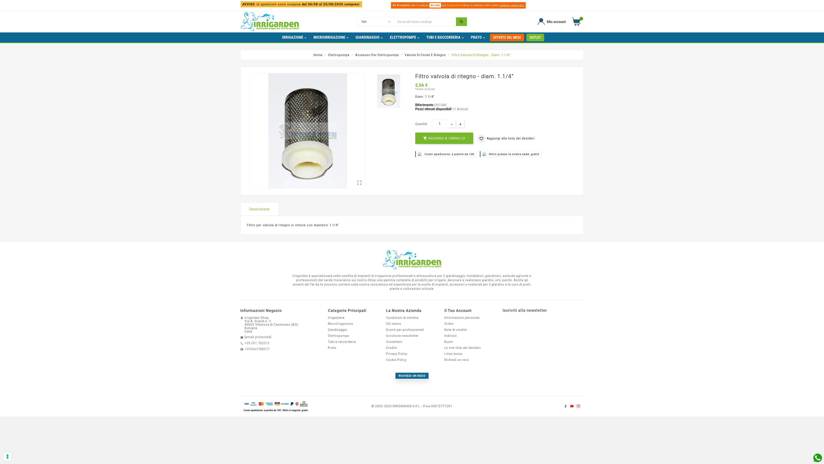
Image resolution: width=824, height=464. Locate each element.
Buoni (448, 341)
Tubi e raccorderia (342, 341)
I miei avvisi (453, 354)
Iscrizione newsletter (402, 335)
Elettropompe (338, 335)
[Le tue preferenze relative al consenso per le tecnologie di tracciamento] (7, 456)
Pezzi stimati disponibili (433, 109)
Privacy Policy (396, 354)
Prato (332, 348)
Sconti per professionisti (405, 329)
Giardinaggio (337, 329)
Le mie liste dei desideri (462, 348)
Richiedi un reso (456, 360)
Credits (391, 348)
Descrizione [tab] (259, 209)
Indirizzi (450, 335)
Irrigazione (336, 317)
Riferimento (424, 105)
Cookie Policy (396, 360)
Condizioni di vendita (402, 317)
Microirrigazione (340, 323)
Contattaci (394, 341)
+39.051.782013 (257, 343)
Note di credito (455, 329)
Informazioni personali (462, 317)
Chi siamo (393, 323)
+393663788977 (257, 349)
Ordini (449, 323)
